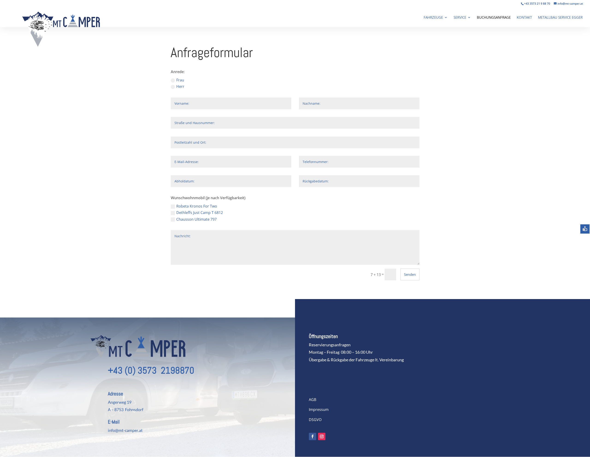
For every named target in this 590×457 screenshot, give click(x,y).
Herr (180, 86)
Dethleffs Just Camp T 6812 (199, 212)
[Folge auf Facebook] (312, 436)
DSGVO (315, 419)
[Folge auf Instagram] (321, 436)
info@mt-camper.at (125, 430)
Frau (180, 80)
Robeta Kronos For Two (196, 206)
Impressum (319, 409)
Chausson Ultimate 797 (196, 219)
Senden (410, 274)
